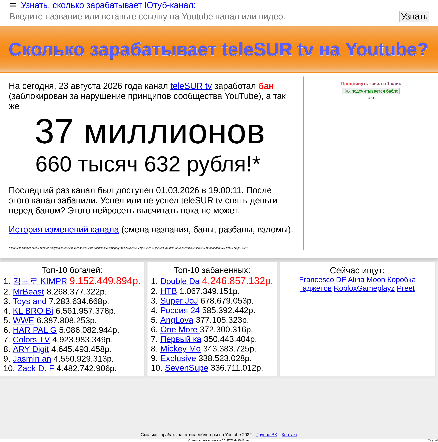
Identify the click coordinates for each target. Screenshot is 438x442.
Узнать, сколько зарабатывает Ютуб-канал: (108, 5)
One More (180, 329)
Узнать (414, 16)
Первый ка (180, 339)
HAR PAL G (35, 330)
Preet (406, 288)
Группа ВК (266, 434)
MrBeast (28, 291)
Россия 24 (180, 310)
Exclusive (178, 358)
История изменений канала (64, 229)
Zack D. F (35, 368)
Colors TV (31, 339)
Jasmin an (32, 358)
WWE (23, 320)
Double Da (180, 281)
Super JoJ (179, 300)
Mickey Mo (180, 348)
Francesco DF (322, 279)
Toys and (31, 301)
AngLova (176, 319)
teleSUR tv (191, 86)
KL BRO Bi (33, 310)
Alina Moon (366, 279)
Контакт (289, 434)
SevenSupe (186, 367)
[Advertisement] (371, 125)
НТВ (168, 291)
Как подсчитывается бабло (371, 91)
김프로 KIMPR (40, 281)
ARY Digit (31, 349)
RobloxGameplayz (364, 288)
